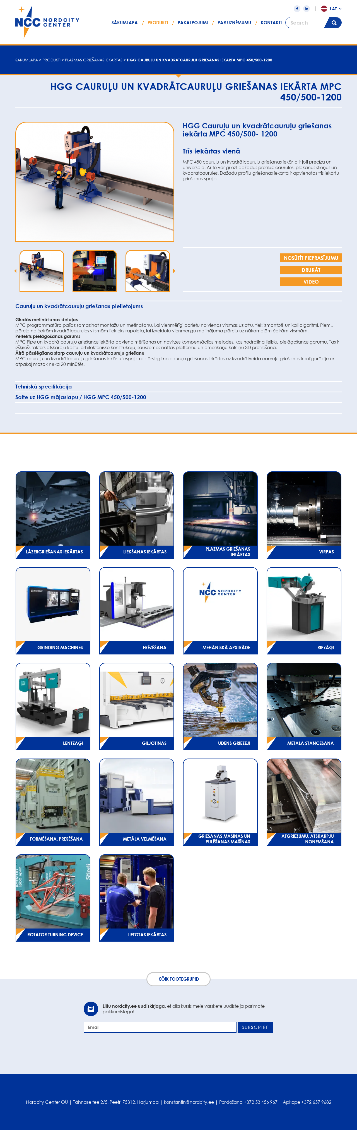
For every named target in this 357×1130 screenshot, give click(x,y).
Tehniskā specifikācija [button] (43, 386)
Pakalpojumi (193, 22)
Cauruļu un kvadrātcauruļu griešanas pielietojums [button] (79, 306)
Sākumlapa (125, 22)
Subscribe (255, 1027)
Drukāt (311, 270)
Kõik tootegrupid (178, 979)
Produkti (158, 22)
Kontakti (271, 22)
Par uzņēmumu (234, 22)
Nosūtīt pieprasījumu (311, 258)
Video (311, 282)
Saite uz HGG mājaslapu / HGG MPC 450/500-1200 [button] (80, 397)
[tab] (178, 306)
